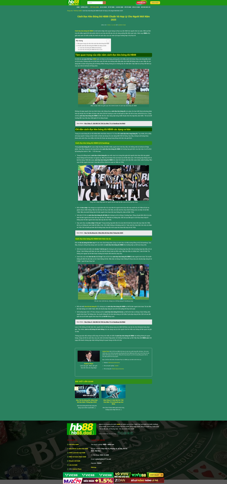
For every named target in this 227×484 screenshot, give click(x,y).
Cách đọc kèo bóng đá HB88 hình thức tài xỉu (91, 49)
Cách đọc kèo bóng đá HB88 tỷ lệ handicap (90, 47)
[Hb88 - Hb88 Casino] (76, 2)
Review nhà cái (145, 7)
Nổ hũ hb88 (127, 7)
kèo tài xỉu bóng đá (91, 306)
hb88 (78, 7)
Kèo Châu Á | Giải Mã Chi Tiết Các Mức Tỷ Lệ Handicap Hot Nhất (113, 402)
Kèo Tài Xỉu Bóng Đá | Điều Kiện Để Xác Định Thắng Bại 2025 (87, 401)
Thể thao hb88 (94, 7)
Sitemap (93, 467)
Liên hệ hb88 (73, 465)
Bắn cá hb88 (136, 7)
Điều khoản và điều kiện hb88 (78, 449)
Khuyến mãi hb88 (74, 461)
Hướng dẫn (84, 7)
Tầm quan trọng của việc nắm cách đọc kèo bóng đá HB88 (93, 43)
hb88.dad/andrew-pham (114, 362)
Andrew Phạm (122, 25)
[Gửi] (104, 2)
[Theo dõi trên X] (122, 433)
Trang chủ (69, 10)
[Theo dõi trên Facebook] (118, 433)
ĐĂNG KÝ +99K (141, 2)
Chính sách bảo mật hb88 (77, 453)
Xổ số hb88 (111, 7)
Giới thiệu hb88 (74, 444)
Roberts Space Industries (118, 368)
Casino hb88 (119, 7)
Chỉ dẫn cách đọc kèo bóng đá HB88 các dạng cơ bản (91, 45)
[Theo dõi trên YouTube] (128, 433)
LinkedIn (116, 365)
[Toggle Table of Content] (107, 40)
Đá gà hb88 (103, 7)
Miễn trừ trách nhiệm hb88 (77, 457)
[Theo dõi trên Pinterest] (125, 433)
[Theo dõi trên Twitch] (131, 433)
